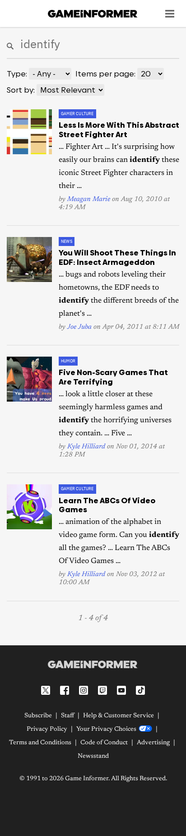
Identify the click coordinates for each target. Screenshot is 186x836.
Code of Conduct (104, 743)
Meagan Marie (88, 199)
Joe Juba (79, 327)
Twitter (45, 690)
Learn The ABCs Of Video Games (107, 505)
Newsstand (93, 756)
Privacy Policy (47, 729)
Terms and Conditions (40, 743)
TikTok (140, 690)
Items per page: (105, 73)
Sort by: (21, 90)
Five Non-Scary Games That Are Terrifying (113, 377)
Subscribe (38, 716)
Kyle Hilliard (86, 446)
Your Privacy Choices (106, 729)
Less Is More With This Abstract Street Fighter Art (119, 129)
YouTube (121, 690)
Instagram (83, 690)
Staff (67, 716)
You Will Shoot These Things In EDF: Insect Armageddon (117, 257)
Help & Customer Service (118, 716)
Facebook (64, 690)
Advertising (153, 743)
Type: (17, 73)
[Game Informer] (93, 664)
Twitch (102, 690)
